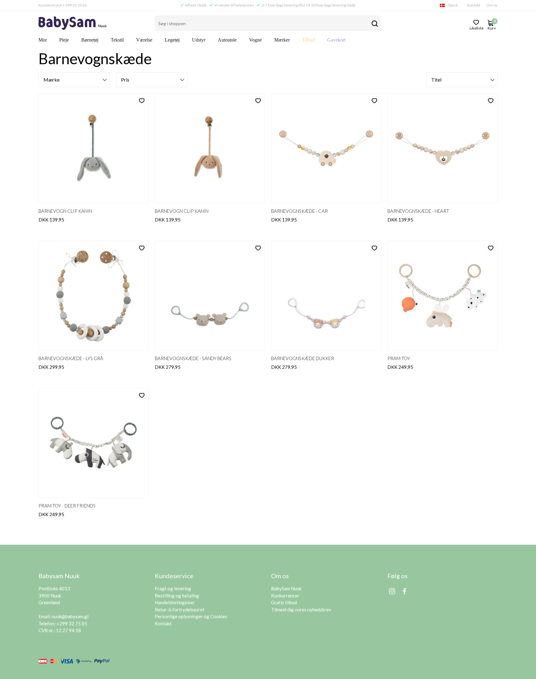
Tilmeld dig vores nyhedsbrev (301, 609)
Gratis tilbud (284, 602)
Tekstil (117, 39)
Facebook (404, 591)
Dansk (453, 5)
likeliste (476, 27)
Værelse (144, 39)
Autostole (227, 39)
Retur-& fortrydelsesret (179, 609)
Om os (492, 5)
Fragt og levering (173, 588)
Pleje (64, 39)
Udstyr (198, 39)
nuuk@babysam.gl (70, 616)
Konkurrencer (285, 595)
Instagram (392, 591)
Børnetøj (89, 39)
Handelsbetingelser (175, 602)
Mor (42, 39)
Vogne (255, 39)
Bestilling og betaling (177, 595)
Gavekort (336, 39)
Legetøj (172, 39)
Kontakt (473, 5)
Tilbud (308, 39)
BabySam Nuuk (286, 588)
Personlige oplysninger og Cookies (191, 616)
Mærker (282, 39)
